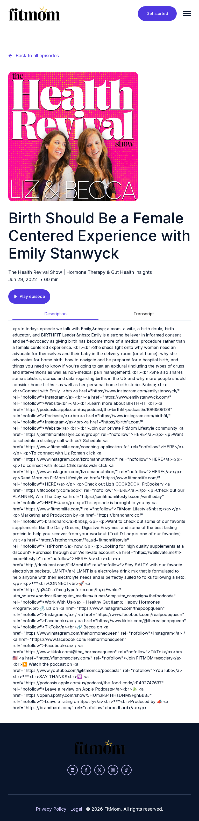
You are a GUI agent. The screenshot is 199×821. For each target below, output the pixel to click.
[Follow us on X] (99, 770)
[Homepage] (34, 13)
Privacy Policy (51, 809)
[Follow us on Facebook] (86, 770)
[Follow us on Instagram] (113, 770)
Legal (76, 809)
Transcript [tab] (143, 313)
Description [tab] (55, 313)
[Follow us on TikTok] (126, 770)
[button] (29, 296)
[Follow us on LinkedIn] (72, 770)
